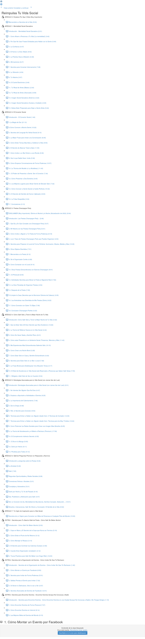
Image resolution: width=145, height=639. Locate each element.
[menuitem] (1, 5)
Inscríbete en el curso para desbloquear (72, 633)
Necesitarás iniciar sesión (78, 630)
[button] (1, 2)
